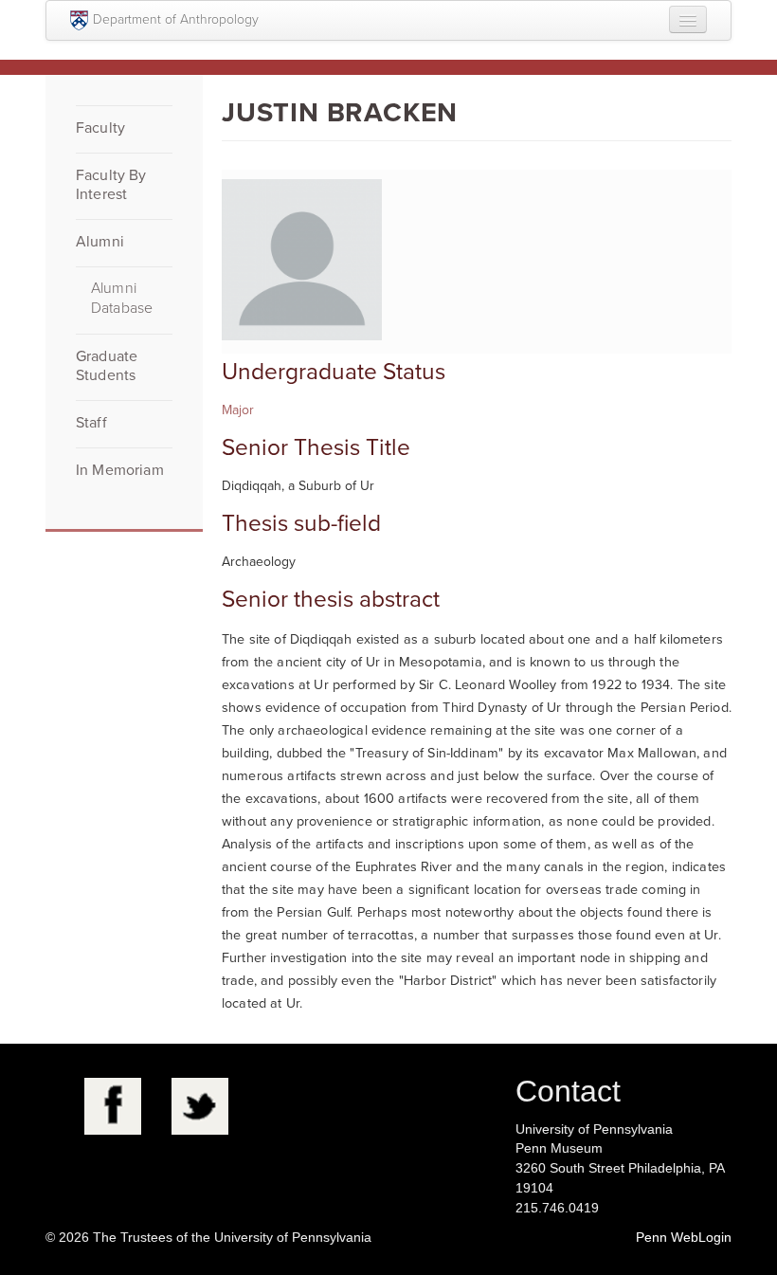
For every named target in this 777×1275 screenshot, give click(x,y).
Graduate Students (106, 366)
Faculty (100, 127)
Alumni (100, 241)
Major (238, 410)
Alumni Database (122, 298)
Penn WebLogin (684, 1237)
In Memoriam (120, 470)
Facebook (112, 1106)
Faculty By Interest (111, 185)
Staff (91, 422)
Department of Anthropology (176, 19)
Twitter (200, 1106)
